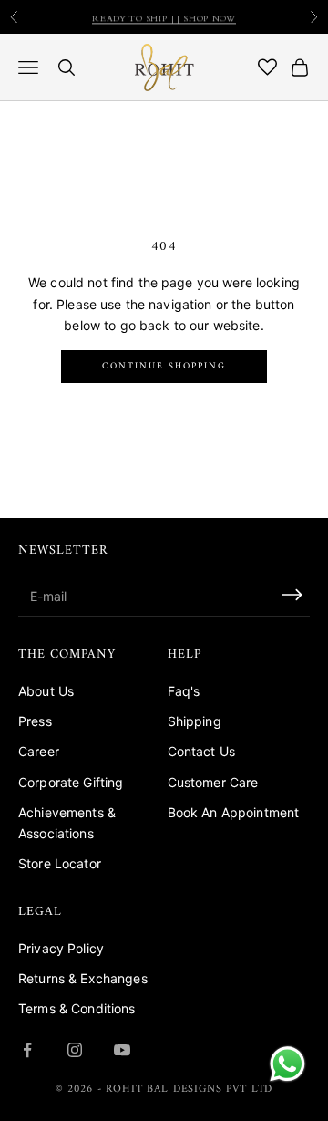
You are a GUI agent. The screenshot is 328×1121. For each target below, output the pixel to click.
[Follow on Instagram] (75, 1050)
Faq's (184, 691)
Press (35, 721)
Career (38, 751)
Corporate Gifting (70, 782)
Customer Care (213, 782)
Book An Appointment (234, 812)
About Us (46, 691)
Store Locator (59, 863)
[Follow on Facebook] (27, 1050)
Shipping (194, 721)
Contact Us (201, 751)
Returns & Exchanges (83, 978)
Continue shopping (164, 366)
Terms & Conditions (77, 1008)
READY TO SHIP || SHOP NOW (164, 17)
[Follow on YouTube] (122, 1050)
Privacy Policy (61, 948)
